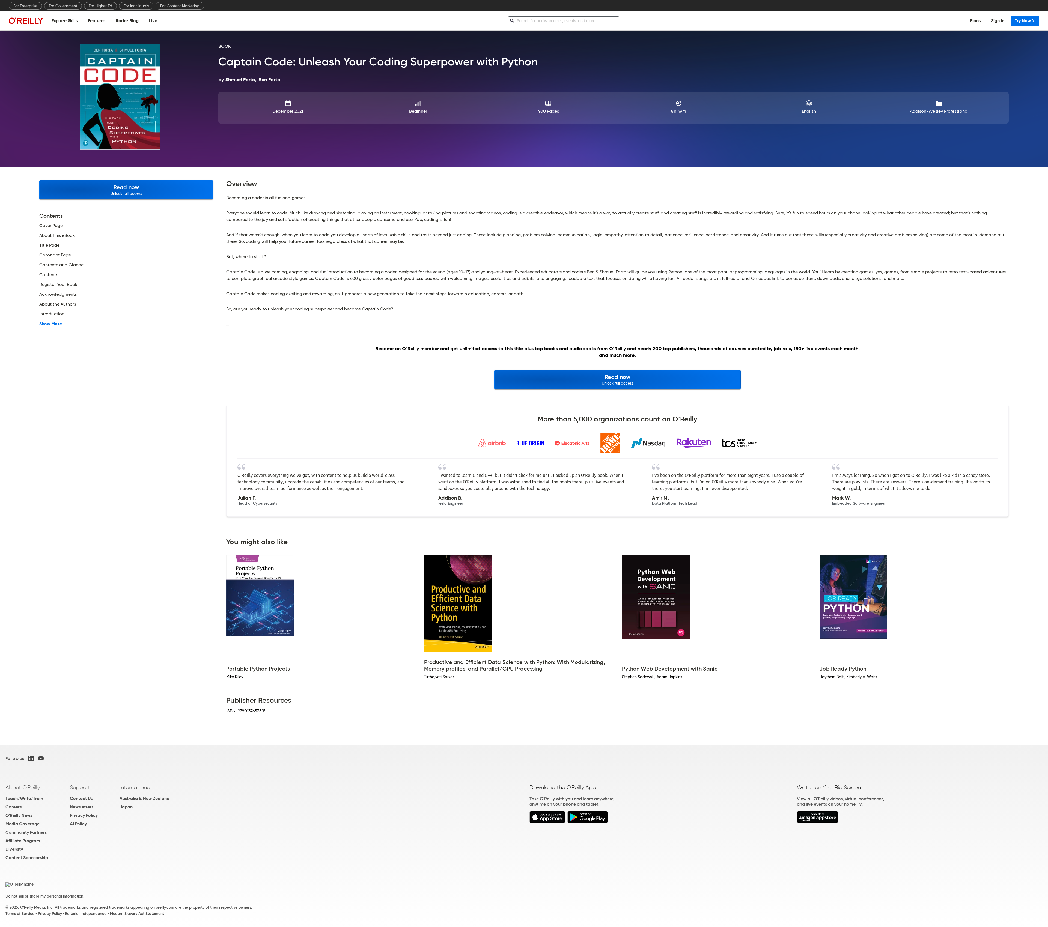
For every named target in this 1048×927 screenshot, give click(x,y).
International (135, 787)
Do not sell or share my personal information (44, 896)
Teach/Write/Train (24, 798)
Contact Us (81, 798)
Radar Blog (127, 20)
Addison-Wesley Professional (939, 111)
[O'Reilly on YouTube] (41, 758)
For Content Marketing (180, 6)
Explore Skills (65, 20)
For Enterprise (25, 6)
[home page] (26, 20)
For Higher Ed (100, 6)
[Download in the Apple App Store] (547, 821)
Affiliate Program (22, 841)
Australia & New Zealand (144, 798)
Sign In (997, 20)
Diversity (14, 849)
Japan (126, 807)
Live (153, 20)
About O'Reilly (22, 787)
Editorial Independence (85, 913)
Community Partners (26, 832)
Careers (13, 807)
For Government (63, 6)
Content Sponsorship (26, 857)
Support (80, 787)
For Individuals (136, 6)
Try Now (1023, 20)
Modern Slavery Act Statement (137, 913)
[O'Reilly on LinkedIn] (31, 758)
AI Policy (78, 824)
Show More (50, 324)
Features (96, 20)
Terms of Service (19, 913)
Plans (975, 20)
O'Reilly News (18, 815)
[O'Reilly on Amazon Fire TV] (817, 821)
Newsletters (81, 807)
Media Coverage (22, 824)
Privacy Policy (84, 815)
